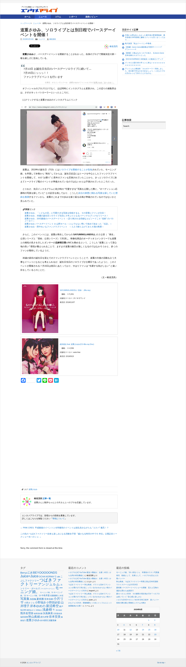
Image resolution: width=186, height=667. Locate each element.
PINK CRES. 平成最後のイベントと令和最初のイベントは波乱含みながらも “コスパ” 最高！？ (64, 528)
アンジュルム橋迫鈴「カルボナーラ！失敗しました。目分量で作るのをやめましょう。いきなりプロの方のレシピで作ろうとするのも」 (145, 71)
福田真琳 (24, 617)
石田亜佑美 (57, 613)
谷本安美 (55, 616)
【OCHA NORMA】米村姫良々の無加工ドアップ (144, 59)
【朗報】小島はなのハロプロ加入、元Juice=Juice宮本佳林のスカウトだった (144, 54)
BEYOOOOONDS (45, 572)
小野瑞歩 (40, 602)
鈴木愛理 (44, 620)
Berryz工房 (26, 572)
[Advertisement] (42, 405)
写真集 (24, 598)
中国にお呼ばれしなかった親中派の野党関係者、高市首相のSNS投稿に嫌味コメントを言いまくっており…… (145, 37)
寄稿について (58, 518)
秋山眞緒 (34, 616)
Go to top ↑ (161, 663)
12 (131, 630)
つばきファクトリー (40, 581)
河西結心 (39, 610)
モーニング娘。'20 (34, 596)
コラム (58, 16)
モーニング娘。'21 (46, 592)
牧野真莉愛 (38, 613)
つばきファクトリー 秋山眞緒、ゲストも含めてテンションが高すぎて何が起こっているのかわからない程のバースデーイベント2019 (90, 588)
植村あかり (30, 610)
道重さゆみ (33, 489)
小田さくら (29, 603)
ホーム (27, 16)
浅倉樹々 (48, 609)
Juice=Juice (29, 576)
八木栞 (60, 596)
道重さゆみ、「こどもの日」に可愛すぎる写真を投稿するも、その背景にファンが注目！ (65, 213)
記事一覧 (47, 498)
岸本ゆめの (38, 606)
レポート (73, 16)
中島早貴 (46, 595)
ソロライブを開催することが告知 (76, 169)
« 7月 (118, 651)
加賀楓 (33, 599)
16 (155, 630)
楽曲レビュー (91, 16)
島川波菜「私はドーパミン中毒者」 (139, 43)
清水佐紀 (59, 610)
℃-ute (57, 576)
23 (155, 635)
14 (143, 630)
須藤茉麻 (52, 620)
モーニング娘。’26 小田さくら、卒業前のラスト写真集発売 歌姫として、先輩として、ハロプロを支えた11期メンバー (137, 575)
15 (149, 630)
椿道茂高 (52, 39)
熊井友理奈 (26, 613)
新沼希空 (52, 606)
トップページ (25, 23)
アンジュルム (49, 584)
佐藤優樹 (54, 595)
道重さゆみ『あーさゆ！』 (104, 82)
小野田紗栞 (53, 602)
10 (118, 630)
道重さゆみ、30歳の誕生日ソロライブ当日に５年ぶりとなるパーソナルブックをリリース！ (66, 216)
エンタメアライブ (34, 663)
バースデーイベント (47, 589)
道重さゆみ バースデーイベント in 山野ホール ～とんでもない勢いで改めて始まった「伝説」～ (68, 224)
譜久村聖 (44, 617)
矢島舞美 (48, 613)
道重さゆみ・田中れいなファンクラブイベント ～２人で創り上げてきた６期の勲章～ (64, 227)
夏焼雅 (40, 598)
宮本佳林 (48, 599)
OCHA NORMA (46, 576)
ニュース (43, 16)
